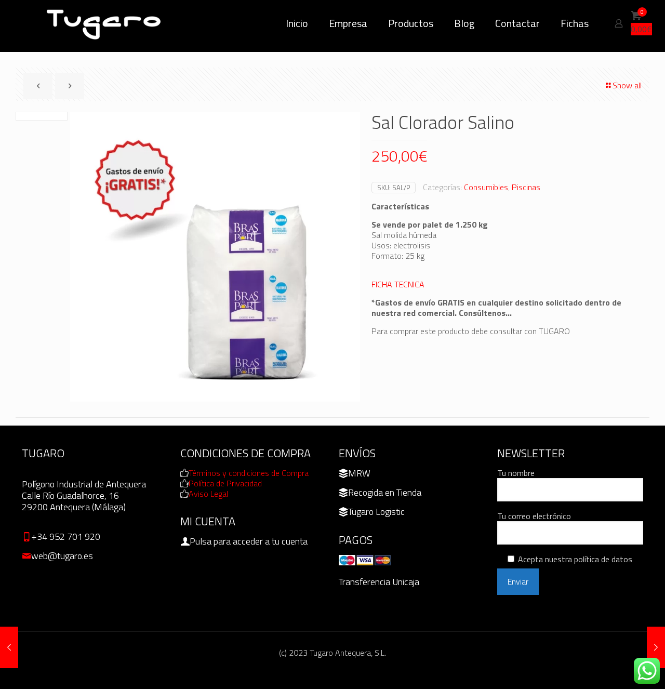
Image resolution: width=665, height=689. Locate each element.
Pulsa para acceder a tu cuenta (249, 541)
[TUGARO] (105, 23)
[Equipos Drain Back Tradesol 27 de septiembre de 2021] (9, 647)
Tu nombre (516, 473)
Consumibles (486, 187)
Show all (627, 85)
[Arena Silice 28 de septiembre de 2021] (656, 647)
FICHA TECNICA (397, 284)
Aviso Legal (208, 493)
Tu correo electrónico (534, 516)
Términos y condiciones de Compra (249, 473)
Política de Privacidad (225, 483)
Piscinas (526, 187)
